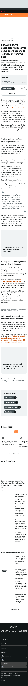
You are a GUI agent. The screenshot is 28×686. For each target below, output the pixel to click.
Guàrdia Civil (8, 412)
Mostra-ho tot (14, 609)
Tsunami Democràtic (11, 407)
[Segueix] (13, 88)
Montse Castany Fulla (19, 503)
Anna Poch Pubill (19, 578)
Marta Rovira (7, 88)
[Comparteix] (25, 88)
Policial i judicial (9, 402)
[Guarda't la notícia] (21, 88)
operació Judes (16, 342)
